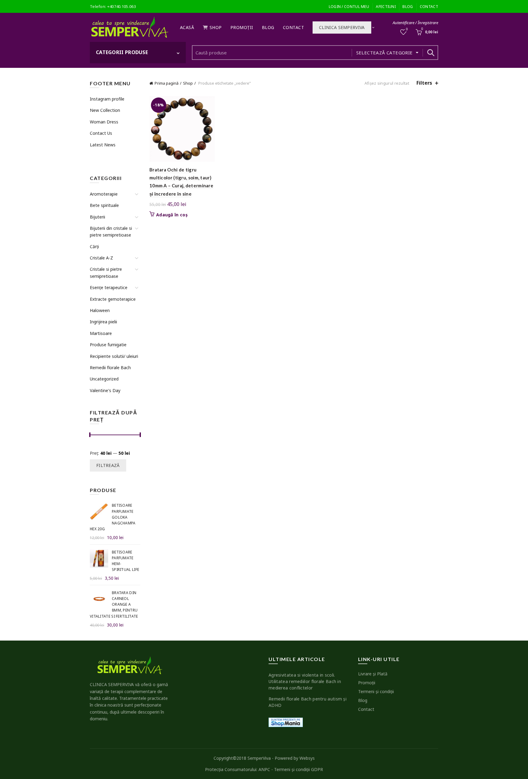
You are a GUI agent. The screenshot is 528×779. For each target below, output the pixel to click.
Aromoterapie (104, 194)
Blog (407, 6)
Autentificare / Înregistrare (415, 22)
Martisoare (101, 333)
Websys (307, 758)
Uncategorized (104, 379)
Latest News (103, 145)
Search (430, 52)
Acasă (187, 27)
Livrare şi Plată (372, 674)
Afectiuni (386, 6)
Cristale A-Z (101, 258)
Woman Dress (104, 122)
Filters (424, 83)
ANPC (264, 769)
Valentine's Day (105, 390)
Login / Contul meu (349, 6)
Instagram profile (107, 99)
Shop (216, 27)
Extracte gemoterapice (113, 299)
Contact (429, 6)
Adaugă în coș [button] (172, 215)
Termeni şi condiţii (376, 691)
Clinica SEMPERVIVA (342, 27)
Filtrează (108, 465)
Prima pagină (166, 83)
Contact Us (101, 133)
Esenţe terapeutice (108, 287)
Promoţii (241, 27)
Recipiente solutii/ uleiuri (114, 356)
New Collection (105, 110)
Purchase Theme (105, 156)
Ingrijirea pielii (103, 322)
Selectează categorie (384, 53)
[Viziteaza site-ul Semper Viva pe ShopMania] (286, 722)
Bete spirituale (104, 205)
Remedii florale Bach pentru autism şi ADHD (307, 702)
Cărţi (94, 246)
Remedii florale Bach (110, 367)
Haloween (100, 310)
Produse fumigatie (108, 344)
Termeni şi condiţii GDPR (298, 769)
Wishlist (407, 29)
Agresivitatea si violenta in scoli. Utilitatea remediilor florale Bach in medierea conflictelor (305, 681)
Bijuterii (97, 217)
